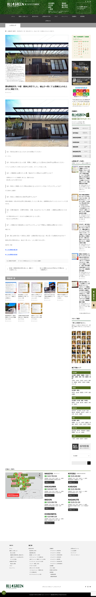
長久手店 (75, 428)
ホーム (13, 16)
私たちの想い (13, 552)
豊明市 (87, 422)
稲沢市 (14, 260)
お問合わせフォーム (75, 548)
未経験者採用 (53, 574)
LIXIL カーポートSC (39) (34, 567)
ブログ (56, 16)
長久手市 (74, 430)
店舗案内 (74, 16)
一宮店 (74, 436)
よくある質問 (73, 550)
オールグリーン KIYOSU (55, 552)
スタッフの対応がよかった (25, 260)
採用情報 (82, 16)
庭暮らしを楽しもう (23, 16)
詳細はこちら (48, 482)
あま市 (77, 392)
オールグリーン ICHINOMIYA (56, 563)
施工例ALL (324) (32, 550)
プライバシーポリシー (75, 554)
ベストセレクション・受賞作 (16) (36, 570)
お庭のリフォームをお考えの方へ (17, 557)
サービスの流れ (13, 559)
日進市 (88, 430)
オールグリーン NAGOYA (55, 550)
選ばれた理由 (13, 563)
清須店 (74, 387)
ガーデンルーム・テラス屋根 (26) (36, 557)
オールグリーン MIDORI (55, 559)
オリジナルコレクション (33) (35, 574)
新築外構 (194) (32, 552)
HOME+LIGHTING (53, 570)
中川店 (74, 397)
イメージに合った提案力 (36, 260)
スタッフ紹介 (52, 567)
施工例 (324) (35, 16)
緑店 (74, 417)
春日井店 (75, 408)
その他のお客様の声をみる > (85, 313)
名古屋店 (75, 372)
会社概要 (51, 565)
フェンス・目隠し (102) (34, 563)
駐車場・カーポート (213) (34, 554)
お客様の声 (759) (46, 16)
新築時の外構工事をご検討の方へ (17, 554)
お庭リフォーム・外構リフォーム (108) (37, 559)
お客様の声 (12, 25)
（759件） (82, 161)
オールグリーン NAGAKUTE (56, 561)
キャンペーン (65, 16)
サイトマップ (73, 552)
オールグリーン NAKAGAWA (56, 554)
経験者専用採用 (53, 576)
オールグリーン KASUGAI (55, 557)
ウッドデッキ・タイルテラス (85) (36, 561)
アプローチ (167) (32, 565)
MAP (59, 479)
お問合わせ (48, 20)
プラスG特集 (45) (33, 572)
